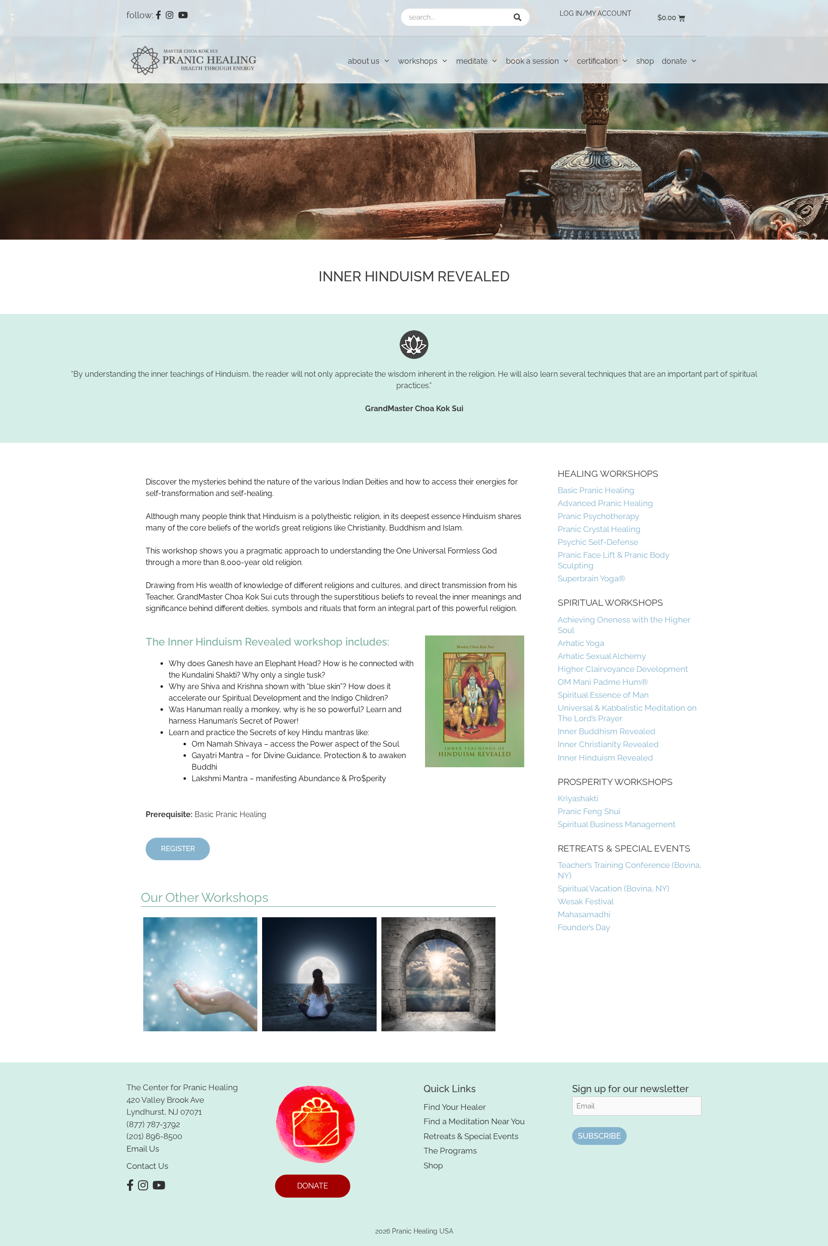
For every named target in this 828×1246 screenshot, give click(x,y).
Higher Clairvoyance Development (623, 669)
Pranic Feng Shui (589, 811)
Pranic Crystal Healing (599, 529)
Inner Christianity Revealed (608, 744)
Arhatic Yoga (581, 643)
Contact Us (147, 1166)
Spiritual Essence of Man (603, 695)
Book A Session (532, 61)
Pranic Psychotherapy (598, 516)
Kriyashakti (578, 798)
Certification (597, 61)
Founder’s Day (584, 927)
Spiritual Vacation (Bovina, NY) (613, 888)
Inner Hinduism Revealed (605, 757)
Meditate (471, 61)
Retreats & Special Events (471, 1136)
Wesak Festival (586, 901)
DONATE (312, 1185)
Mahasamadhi (584, 914)
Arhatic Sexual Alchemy (602, 656)
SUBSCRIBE (599, 1136)
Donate (674, 61)
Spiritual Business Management (617, 824)
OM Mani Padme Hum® (603, 682)
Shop (645, 61)
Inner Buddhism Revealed (607, 731)
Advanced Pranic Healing (605, 503)
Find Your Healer (455, 1107)
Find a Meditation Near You (474, 1121)
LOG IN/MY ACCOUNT (596, 13)
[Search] (517, 17)
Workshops (417, 61)
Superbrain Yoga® (591, 578)
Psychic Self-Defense (598, 542)
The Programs (450, 1150)
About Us (364, 61)
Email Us (142, 1149)
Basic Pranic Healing (596, 490)
